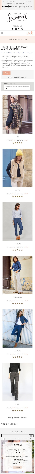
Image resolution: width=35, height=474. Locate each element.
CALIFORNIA (18, 297)
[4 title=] (20, 197)
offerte (8, 2)
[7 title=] (19, 143)
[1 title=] (12, 143)
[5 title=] (16, 143)
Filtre (6, 73)
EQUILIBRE (17, 244)
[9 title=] (21, 143)
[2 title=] (15, 197)
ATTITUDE (18, 351)
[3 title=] (14, 143)
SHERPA (17, 190)
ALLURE (17, 404)
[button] (3, 442)
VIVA (17, 137)
